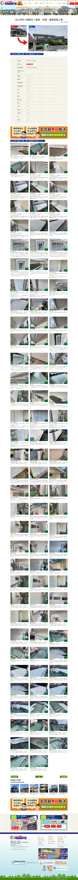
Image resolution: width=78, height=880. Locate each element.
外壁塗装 (28, 64)
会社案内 (36, 3)
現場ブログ (51, 839)
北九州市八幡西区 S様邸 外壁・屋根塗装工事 (53, 794)
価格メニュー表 (50, 3)
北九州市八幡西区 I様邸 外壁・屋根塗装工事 (63, 794)
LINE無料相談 (61, 846)
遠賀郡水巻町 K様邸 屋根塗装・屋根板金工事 (34, 794)
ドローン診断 (61, 843)
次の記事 (15, 776)
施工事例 (64, 3)
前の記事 (63, 776)
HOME (25, 3)
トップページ (41, 836)
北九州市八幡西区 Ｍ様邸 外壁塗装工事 (14, 794)
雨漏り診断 (61, 839)
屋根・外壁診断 (61, 841)
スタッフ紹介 (41, 844)
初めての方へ (30, 3)
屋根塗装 (31, 64)
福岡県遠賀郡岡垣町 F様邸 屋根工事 (24, 794)
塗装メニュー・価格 (62, 836)
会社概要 (40, 843)
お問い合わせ (51, 843)
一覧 (39, 776)
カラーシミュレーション (63, 844)
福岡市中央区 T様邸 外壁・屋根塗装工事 (44, 794)
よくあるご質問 (52, 841)
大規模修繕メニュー (62, 838)
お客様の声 (51, 838)
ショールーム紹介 (57, 3)
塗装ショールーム (42, 841)
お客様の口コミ (42, 3)
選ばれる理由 (41, 839)
